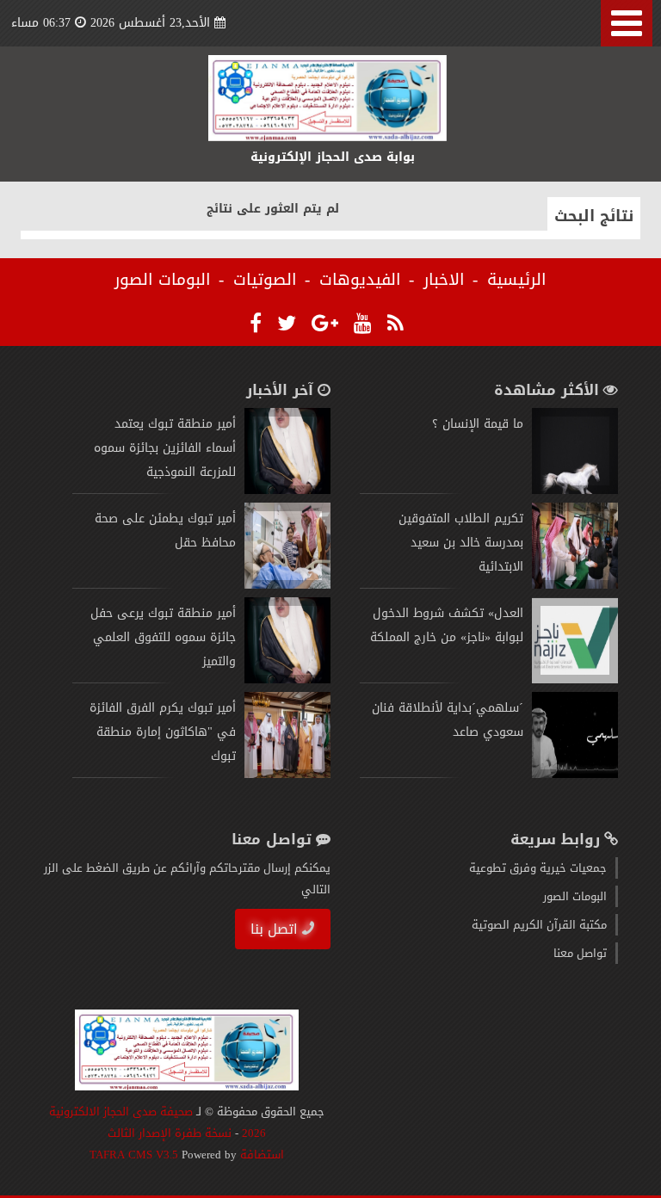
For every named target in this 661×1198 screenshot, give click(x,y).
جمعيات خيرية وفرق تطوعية (538, 868)
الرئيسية (517, 279)
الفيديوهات (360, 279)
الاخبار (444, 279)
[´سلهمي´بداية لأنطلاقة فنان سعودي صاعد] (575, 774)
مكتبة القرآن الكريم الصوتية (539, 925)
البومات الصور (162, 279)
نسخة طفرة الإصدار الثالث (170, 1133)
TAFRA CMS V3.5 (136, 1154)
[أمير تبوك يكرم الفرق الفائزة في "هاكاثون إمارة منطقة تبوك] (287, 774)
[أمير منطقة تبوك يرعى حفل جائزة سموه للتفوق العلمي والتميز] (287, 679)
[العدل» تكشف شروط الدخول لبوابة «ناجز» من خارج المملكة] (575, 679)
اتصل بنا (274, 929)
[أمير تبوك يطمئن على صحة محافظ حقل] (287, 584)
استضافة (260, 1154)
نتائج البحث (593, 216)
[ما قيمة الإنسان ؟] (575, 490)
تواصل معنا (580, 953)
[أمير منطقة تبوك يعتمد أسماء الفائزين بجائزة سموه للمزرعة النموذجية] (287, 490)
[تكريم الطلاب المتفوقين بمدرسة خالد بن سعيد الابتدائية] (575, 584)
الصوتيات (265, 279)
